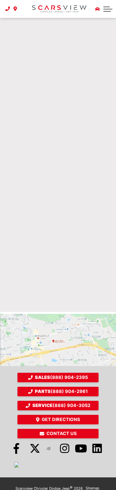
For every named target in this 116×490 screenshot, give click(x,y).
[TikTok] (16, 464)
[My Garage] (97, 9)
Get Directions (61, 419)
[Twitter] (32, 448)
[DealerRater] (48, 448)
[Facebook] (16, 448)
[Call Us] (8, 9)
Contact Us (61, 433)
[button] (107, 9)
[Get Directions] (15, 9)
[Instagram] (65, 448)
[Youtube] (81, 448)
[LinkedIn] (97, 448)
